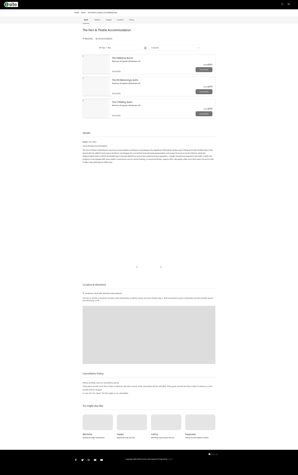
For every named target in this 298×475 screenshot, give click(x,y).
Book (86, 20)
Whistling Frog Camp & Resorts (162, 438)
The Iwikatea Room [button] (122, 57)
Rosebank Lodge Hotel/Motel (93, 438)
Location (120, 20)
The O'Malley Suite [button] (122, 102)
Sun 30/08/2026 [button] (105, 48)
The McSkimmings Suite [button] (125, 80)
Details (97, 20)
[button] (175, 48)
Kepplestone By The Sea (126, 438)
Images (109, 20)
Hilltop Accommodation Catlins (196, 438)
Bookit (170, 459)
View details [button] (116, 71)
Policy (131, 20)
